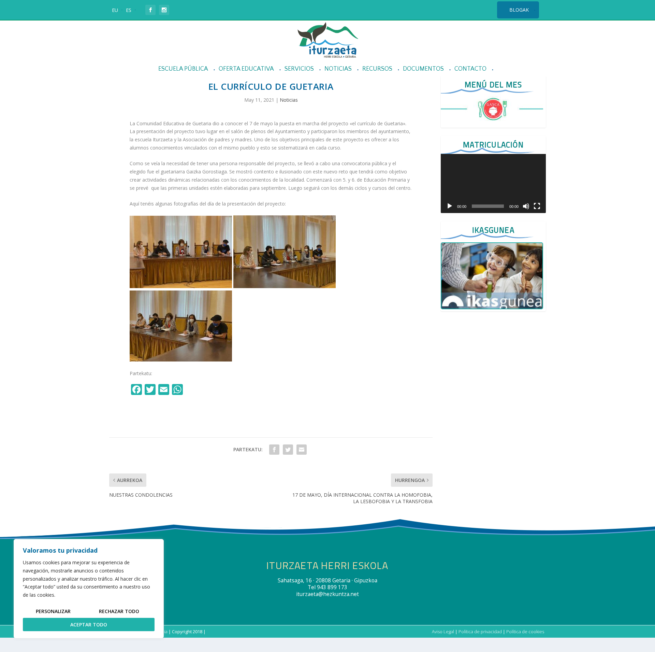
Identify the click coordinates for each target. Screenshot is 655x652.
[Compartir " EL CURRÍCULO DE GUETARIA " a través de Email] (301, 449)
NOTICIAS (338, 69)
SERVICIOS (299, 69)
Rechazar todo (119, 611)
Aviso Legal (443, 631)
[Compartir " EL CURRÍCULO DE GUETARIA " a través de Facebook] (274, 449)
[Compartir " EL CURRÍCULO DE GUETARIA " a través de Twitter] (288, 449)
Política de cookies (525, 631)
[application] (493, 183)
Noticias (289, 100)
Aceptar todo (88, 624)
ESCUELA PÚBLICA (183, 69)
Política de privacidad (480, 631)
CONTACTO (470, 69)
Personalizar (53, 611)
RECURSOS (377, 69)
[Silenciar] (526, 206)
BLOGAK (519, 9)
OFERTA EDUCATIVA (246, 69)
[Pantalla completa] (537, 206)
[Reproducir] (449, 206)
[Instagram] (192, 390)
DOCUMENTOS (423, 69)
